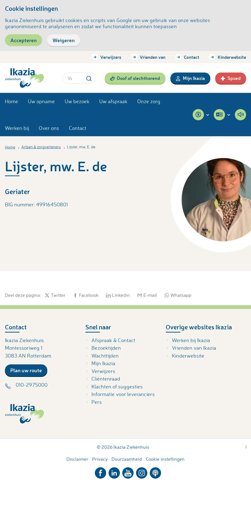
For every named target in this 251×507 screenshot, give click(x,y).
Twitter (58, 295)
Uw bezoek (77, 101)
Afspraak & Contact (113, 340)
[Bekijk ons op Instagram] (141, 472)
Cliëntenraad (105, 378)
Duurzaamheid (127, 459)
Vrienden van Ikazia (194, 348)
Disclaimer (77, 459)
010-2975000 (32, 385)
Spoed (234, 78)
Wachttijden (105, 355)
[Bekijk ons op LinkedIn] (114, 472)
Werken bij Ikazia (191, 340)
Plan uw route (26, 370)
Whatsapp (180, 295)
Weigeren (63, 40)
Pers (96, 402)
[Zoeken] (89, 78)
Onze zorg (148, 101)
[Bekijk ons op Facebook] (100, 472)
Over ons (49, 128)
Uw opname (41, 101)
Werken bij (17, 128)
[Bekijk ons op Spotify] (155, 472)
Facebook (89, 295)
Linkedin (121, 295)
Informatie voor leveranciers (123, 394)
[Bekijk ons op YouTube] (128, 472)
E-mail (150, 295)
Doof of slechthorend (138, 78)
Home (11, 101)
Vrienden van (152, 57)
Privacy (100, 459)
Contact (191, 57)
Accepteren (23, 40)
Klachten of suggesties (117, 386)
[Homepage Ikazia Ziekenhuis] (24, 78)
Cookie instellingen (165, 459)
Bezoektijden (106, 348)
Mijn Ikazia (194, 78)
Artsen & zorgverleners (41, 146)
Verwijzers (110, 57)
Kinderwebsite (232, 57)
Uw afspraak (113, 101)
